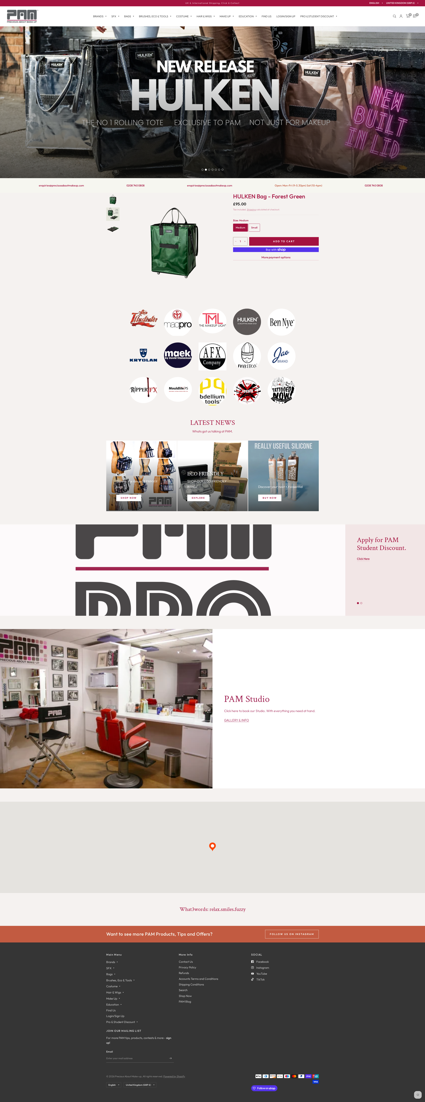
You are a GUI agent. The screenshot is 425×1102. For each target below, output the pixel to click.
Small (254, 227)
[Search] (394, 16)
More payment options (275, 257)
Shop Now (185, 996)
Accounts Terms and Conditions (198, 978)
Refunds (184, 973)
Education (246, 16)
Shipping (251, 209)
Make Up (225, 16)
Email (109, 1051)
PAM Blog (185, 1001)
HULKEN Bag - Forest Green (269, 196)
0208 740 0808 (20, 185)
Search (183, 990)
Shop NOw (129, 497)
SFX (113, 16)
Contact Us (186, 961)
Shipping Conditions (191, 984)
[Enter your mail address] (170, 1058)
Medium (240, 227)
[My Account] (401, 16)
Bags (127, 16)
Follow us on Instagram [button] (292, 934)
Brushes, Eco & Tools (153, 16)
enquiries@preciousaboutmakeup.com (94, 185)
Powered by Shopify (174, 1076)
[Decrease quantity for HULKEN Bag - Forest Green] (235, 241)
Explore (198, 497)
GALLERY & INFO (236, 720)
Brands (98, 16)
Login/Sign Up (285, 16)
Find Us (266, 16)
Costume (182, 16)
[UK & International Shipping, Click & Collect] (212, 3)
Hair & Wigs (204, 16)
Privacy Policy (187, 967)
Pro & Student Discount (317, 16)
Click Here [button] (363, 558)
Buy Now (270, 497)
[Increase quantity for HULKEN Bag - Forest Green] (244, 241)
